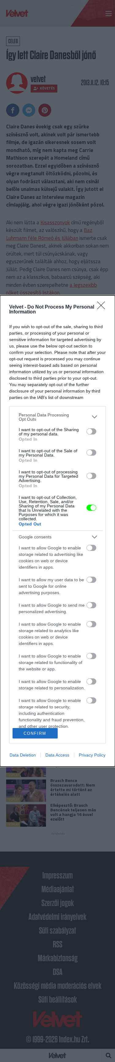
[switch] (91, 431)
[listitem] (57, 417)
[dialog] (57, 531)
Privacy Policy (92, 755)
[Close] (103, 307)
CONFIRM (35, 733)
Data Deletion (23, 755)
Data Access (57, 755)
